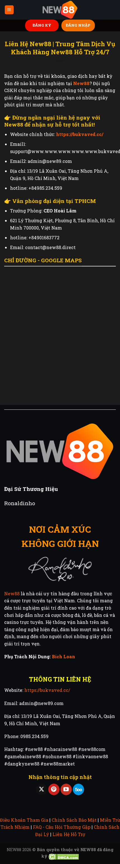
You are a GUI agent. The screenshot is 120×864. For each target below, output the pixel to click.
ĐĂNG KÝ (42, 25)
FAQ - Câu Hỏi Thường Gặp (61, 827)
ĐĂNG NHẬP (78, 25)
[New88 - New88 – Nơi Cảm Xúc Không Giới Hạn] (60, 10)
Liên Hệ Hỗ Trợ (68, 834)
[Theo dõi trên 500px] (78, 789)
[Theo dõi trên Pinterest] (53, 789)
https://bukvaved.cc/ (47, 690)
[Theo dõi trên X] (41, 789)
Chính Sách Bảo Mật (74, 820)
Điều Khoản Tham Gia (24, 820)
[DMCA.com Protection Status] (64, 856)
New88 (12, 593)
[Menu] (9, 10)
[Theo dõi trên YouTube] (66, 789)
